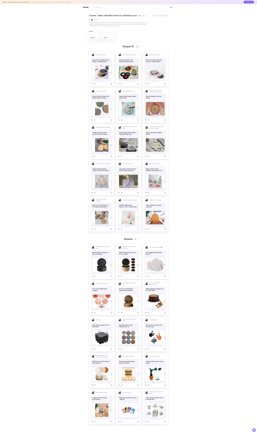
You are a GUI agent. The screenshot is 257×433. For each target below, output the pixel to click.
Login (171, 7)
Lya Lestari (96, 19)
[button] (99, 80)
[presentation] (111, 72)
